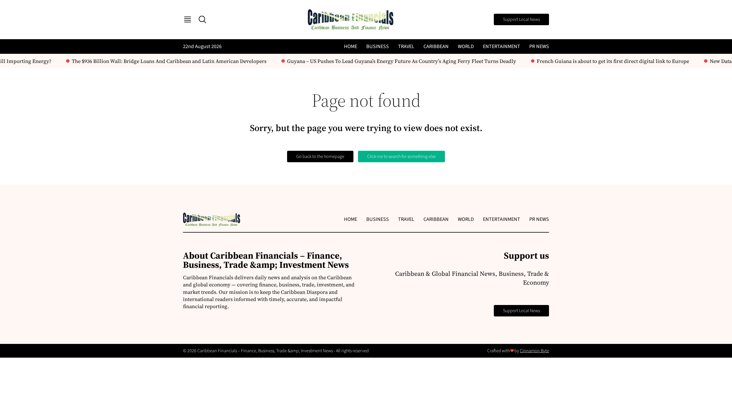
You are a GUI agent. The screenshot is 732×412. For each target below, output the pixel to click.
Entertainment (501, 46)
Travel (406, 46)
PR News (539, 46)
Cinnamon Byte (534, 351)
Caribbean (436, 46)
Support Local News (521, 19)
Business (377, 46)
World (466, 46)
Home (350, 46)
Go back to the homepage (320, 156)
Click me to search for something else (401, 156)
